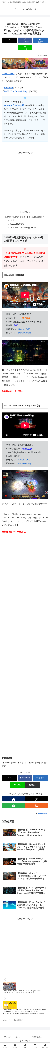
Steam (21, 329)
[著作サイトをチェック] (13, 798)
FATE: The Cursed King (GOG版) (23, 228)
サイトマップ (25, 1041)
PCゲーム (23, 763)
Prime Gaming (8, 74)
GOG (28, 329)
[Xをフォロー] (36, 798)
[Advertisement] (25, 180)
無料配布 (8, 758)
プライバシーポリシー (13, 1037)
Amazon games (10, 763)
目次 (21, 212)
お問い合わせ (37, 1037)
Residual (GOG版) (17, 224)
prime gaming (35, 763)
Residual (8, 88)
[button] (32, 785)
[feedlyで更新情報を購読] (13, 805)
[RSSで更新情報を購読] (36, 805)
